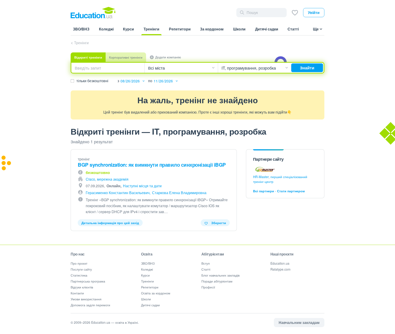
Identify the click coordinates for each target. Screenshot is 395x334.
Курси (145, 275)
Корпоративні (125, 57)
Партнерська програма (88, 281)
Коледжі (147, 269)
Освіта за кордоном (155, 293)
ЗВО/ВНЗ (148, 263)
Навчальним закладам (299, 322)
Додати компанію (168, 57)
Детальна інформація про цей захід (110, 222)
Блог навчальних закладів (220, 275)
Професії (208, 287)
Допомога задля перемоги (90, 305)
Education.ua (279, 263)
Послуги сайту (81, 269)
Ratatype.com (280, 269)
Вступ (205, 263)
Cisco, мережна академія (107, 179)
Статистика (79, 275)
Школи (146, 299)
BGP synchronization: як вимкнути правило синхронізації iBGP (152, 164)
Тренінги (81, 42)
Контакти (77, 293)
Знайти (307, 68)
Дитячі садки (150, 305)
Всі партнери (263, 191)
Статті (205, 269)
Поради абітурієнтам (216, 281)
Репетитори (149, 287)
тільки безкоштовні (92, 80)
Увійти (314, 12)
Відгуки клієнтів (82, 287)
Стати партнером (291, 191)
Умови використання (86, 299)
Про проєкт (79, 263)
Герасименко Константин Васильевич (117, 192)
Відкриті (88, 57)
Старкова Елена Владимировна (179, 192)
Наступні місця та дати (142, 185)
